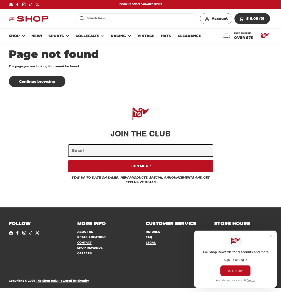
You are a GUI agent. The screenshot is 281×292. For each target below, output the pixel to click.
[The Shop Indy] (28, 18)
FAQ (149, 237)
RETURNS (153, 231)
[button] (252, 18)
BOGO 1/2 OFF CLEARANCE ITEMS (140, 4)
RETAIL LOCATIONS (91, 237)
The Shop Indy (47, 280)
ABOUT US (85, 231)
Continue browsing (37, 81)
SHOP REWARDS (90, 247)
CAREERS (84, 253)
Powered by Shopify (73, 280)
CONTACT (84, 242)
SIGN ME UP (140, 165)
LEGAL (151, 242)
